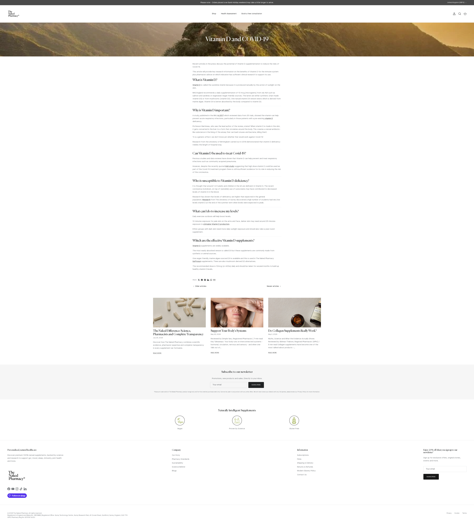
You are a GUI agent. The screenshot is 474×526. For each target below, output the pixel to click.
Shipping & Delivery (305, 463)
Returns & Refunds (305, 467)
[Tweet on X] (199, 280)
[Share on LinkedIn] (208, 280)
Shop (214, 14)
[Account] (454, 13)
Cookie (456, 513)
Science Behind (178, 467)
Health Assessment (229, 14)
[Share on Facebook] (202, 280)
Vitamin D (196, 85)
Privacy (449, 513)
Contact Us (302, 475)
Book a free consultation (252, 14)
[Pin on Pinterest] (205, 280)
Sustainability (177, 463)
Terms (464, 513)
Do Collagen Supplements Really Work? (292, 331)
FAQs (299, 459)
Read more (157, 353)
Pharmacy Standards (180, 459)
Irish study (229, 166)
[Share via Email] (214, 280)
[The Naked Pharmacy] (13, 14)
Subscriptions (303, 455)
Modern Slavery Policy (306, 471)
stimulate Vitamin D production (216, 224)
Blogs (174, 471)
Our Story (176, 455)
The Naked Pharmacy (20, 513)
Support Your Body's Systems (228, 331)
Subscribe (256, 385)
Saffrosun (197, 261)
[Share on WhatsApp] (211, 280)
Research (206, 200)
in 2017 (221, 116)
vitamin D (269, 119)
